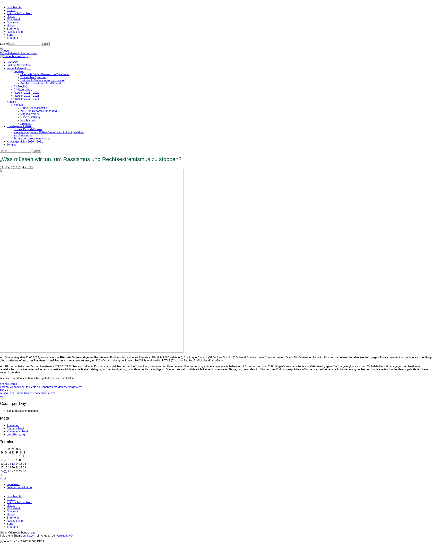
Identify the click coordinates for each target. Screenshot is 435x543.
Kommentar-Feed (17, 431)
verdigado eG (64, 535)
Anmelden (13, 425)
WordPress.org (16, 434)
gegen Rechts (8, 383)
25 (5, 471)
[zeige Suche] (1, 48)
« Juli (3, 478)
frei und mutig (29, 53)
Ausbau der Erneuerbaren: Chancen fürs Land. (28, 395)
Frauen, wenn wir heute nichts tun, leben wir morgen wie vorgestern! (41, 388)
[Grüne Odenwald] (4, 50)
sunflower (28, 535)
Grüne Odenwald (10, 53)
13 (13, 463)
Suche (4, 43)
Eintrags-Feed (15, 428)
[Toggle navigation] (1, 2)
